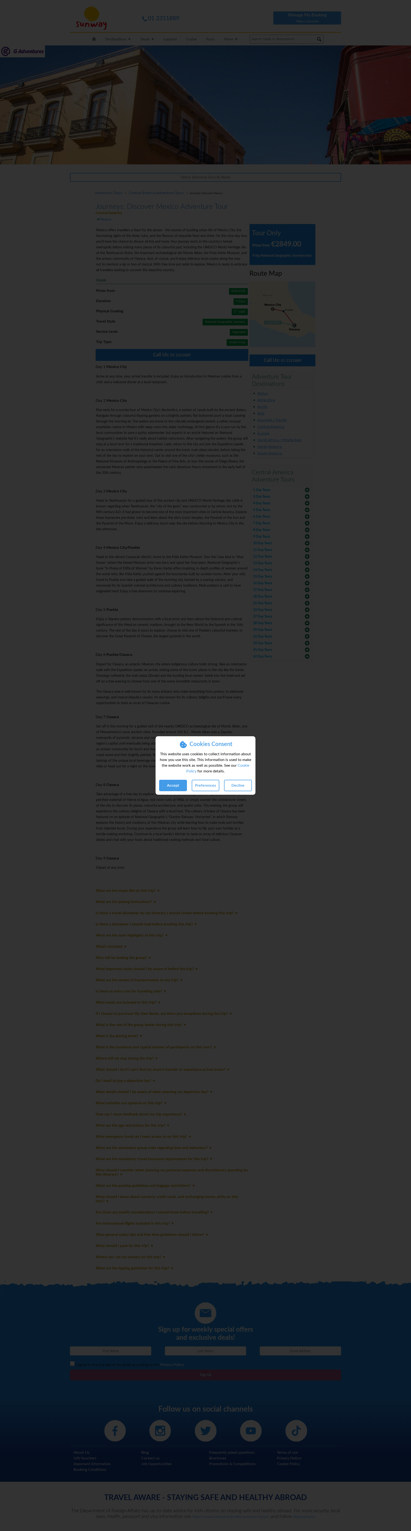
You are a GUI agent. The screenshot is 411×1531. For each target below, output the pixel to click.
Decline (238, 785)
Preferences (205, 785)
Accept (173, 785)
